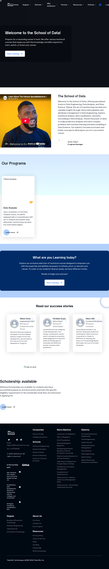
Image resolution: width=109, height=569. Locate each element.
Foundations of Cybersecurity (62, 473)
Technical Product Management (88, 447)
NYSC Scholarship (39, 551)
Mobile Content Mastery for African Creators (67, 457)
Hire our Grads (38, 434)
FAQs (35, 542)
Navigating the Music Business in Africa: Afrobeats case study (65, 451)
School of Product (39, 449)
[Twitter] (9, 440)
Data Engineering (87, 454)
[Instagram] (13, 440)
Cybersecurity (86, 442)
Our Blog (36, 545)
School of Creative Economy (40, 460)
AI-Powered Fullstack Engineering (89, 435)
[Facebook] (17, 440)
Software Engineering (15, 526)
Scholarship (37, 548)
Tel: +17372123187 (13, 449)
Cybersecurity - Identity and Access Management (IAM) (66, 479)
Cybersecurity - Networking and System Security (67, 486)
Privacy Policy (38, 535)
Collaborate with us (40, 437)
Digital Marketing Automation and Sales (89, 461)
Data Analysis (86, 451)
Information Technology (16, 532)
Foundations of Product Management (65, 468)
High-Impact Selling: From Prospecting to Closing (66, 463)
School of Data (38, 452)
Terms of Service (39, 539)
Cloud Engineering (88, 439)
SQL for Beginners (63, 437)
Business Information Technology (14, 521)
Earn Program (38, 526)
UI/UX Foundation (63, 440)
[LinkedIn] (21, 440)
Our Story (36, 520)
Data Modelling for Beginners (64, 444)
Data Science (86, 457)
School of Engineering (41, 446)
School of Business (39, 455)
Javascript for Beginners (66, 434)
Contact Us (37, 523)
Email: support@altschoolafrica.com (18, 444)
